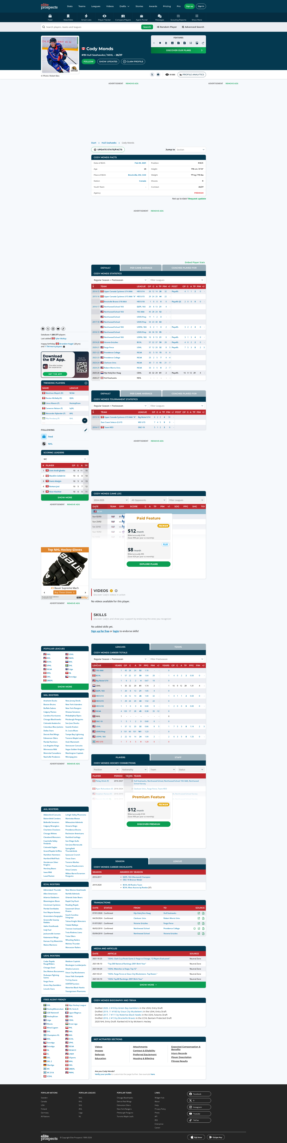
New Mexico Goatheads (75, 890)
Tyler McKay (60, 338)
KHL (70, 661)
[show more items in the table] (84, 420)
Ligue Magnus (75, 1012)
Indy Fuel (47, 930)
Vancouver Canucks (74, 745)
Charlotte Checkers (51, 829)
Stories (139, 6)
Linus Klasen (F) (52, 403)
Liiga (71, 669)
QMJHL (50, 680)
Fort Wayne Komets (51, 912)
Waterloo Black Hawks (75, 987)
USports (72, 1057)
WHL (49, 673)
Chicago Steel (49, 967)
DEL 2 (49, 1061)
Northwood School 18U (114, 327)
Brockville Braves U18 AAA (115, 301)
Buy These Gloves (63, 592)
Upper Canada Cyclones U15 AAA (118, 296)
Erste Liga (73, 1024)
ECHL (49, 661)
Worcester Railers (73, 947)
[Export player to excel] (178, 43)
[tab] (105, 268)
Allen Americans (50, 893)
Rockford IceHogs (72, 837)
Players (120, 757)
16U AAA (140, 311)
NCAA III (72, 1050)
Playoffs (175, 291)
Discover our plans (178, 50)
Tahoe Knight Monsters (75, 921)
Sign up (189, 6)
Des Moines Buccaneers (53, 971)
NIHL (110, 55)
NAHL (71, 658)
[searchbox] (97, 27)
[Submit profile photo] (197, 43)
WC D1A (50, 1072)
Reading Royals (71, 905)
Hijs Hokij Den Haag (112, 373)
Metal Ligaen (52, 1027)
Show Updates (108, 61)
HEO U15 (141, 296)
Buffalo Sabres (49, 708)
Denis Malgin (55, 481)
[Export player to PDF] (185, 43)
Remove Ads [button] (232, 83)
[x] (152, 74)
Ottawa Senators (72, 712)
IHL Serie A (73, 1009)
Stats (69, 6)
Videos (110, 6)
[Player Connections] (166, 43)
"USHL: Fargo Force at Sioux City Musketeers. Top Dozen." (132, 974)
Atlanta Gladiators (51, 897)
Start (93, 142)
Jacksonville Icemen (51, 933)
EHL (48, 1031)
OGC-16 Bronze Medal (132, 879)
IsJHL (72, 408)
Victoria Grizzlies (111, 342)
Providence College (112, 352)
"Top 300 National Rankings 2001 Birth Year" (127, 963)
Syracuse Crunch (72, 854)
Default (105, 267)
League (177, 861)
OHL (49, 676)
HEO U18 (141, 301)
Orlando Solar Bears (74, 897)
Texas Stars (70, 858)
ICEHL (49, 1076)
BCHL (139, 342)
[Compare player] (191, 43)
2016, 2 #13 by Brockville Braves (119, 1018)
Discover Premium (148, 824)
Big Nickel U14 (144, 417)
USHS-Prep (141, 317)
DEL (48, 1057)
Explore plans (149, 564)
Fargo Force (48, 981)
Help (157, 1105)
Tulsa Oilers (70, 936)
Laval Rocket (48, 876)
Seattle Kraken (71, 727)
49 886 (172, 74)
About (157, 1101)
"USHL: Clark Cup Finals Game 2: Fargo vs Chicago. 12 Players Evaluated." (139, 958)
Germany (45, 1112)
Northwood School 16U (114, 306)
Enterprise (159, 1124)
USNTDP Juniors (72, 984)
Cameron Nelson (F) (54, 408)
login (116, 631)
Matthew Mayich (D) (54, 393)
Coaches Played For (184, 267)
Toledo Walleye (71, 925)
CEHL (71, 1020)
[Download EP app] (65, 365)
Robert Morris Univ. (112, 367)
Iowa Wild (47, 872)
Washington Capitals (74, 753)
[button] (197, 17)
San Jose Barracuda (73, 844)
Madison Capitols (72, 961)
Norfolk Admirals (72, 893)
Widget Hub (159, 1097)
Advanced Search (194, 27)
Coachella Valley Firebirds (50, 842)
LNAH (71, 1054)
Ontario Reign (71, 826)
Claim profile (135, 61)
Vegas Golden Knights (74, 749)
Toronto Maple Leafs (74, 738)
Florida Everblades (51, 908)
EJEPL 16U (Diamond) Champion (136, 877)
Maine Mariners (50, 945)
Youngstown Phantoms (75, 991)
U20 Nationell (53, 1012)
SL (48, 1054)
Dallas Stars (48, 730)
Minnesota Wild (50, 749)
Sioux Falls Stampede (74, 976)
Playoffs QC (176, 301)
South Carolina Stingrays (71, 916)
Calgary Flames (49, 712)
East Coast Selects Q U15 (111, 422)
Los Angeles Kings (51, 745)
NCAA (72, 393)
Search (147, 27)
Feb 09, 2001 (140, 163)
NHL (49, 654)
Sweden (44, 1097)
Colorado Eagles (50, 847)
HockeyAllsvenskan (55, 1009)
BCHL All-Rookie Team (132, 885)
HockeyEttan (75, 403)
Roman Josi (54, 486)
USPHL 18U (142, 327)
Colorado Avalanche (52, 723)
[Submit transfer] (203, 43)
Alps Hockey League (77, 1005)
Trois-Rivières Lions (73, 932)
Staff (178, 757)
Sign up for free (100, 631)
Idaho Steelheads (50, 926)
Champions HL (53, 1035)
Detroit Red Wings (51, 734)
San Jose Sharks (72, 723)
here (153, 1074)
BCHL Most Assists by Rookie (135, 887)
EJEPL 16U (141, 306)
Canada (142, 181)
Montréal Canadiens (52, 753)
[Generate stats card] (172, 43)
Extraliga (73, 676)
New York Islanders (73, 704)
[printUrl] (158, 74)
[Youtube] (58, 329)
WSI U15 (141, 422)
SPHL (49, 665)
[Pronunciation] (154, 43)
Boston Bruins (49, 704)
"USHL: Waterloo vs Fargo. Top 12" (122, 969)
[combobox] (97, 27)
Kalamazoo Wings (51, 937)
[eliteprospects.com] (49, 6)
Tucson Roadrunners (74, 866)
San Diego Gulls (72, 841)
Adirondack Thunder (52, 890)
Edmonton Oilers (50, 738)
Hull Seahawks (96, 55)
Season (119, 861)
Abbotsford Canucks (52, 814)
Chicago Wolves (50, 833)
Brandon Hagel (66, 343)
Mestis (50, 1024)
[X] (48, 329)
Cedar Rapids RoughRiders (49, 962)
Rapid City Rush (72, 901)
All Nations (45, 1116)
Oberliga (50, 1065)
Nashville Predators (51, 757)
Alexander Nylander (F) (55, 413)
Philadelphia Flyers (73, 715)
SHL (70, 665)
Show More (65, 497)
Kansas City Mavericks (53, 941)
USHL (71, 654)
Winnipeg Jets (71, 757)
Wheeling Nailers (72, 940)
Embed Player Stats (195, 262)
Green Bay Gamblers (52, 985)
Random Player (168, 27)
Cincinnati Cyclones (51, 905)
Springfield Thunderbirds (71, 849)
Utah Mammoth (72, 742)
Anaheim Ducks (50, 700)
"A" (134, 296)
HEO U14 (141, 291)
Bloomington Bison (51, 901)
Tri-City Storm (71, 980)
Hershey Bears (49, 868)
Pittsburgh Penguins (74, 719)
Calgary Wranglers (51, 826)
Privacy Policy (160, 1109)
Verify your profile (103, 1074)
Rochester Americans (74, 833)
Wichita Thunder (72, 943)
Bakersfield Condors (52, 818)
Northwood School (112, 317)
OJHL (72, 398)
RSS (156, 1120)
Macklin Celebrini (57, 475)
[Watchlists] (160, 43)
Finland (44, 1109)
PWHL (71, 1072)
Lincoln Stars (49, 989)
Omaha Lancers (72, 969)
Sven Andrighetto (57, 470)
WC (48, 1069)
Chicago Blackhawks (52, 719)
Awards (153, 6)
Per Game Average (141, 267)
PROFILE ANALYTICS (193, 74)
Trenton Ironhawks (73, 928)
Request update (197, 198)
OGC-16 (141, 427)
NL (70, 673)
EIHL (71, 1016)
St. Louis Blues (71, 730)
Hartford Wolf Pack (51, 858)
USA (42, 1105)
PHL (70, 1027)
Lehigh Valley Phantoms (75, 814)
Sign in (201, 6)
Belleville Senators (51, 822)
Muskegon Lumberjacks (75, 965)
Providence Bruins (73, 829)
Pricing (167, 6)
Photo (157, 1112)
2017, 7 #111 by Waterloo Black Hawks (122, 1014)
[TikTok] (63, 329)
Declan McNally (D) (54, 398)
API (156, 1116)
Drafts (123, 6)
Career (157, 1127)
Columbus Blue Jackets (53, 727)
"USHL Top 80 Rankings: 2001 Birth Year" (125, 979)
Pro (179, 6)
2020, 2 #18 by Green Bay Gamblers (121, 1008)
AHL (71, 413)
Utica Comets (71, 869)
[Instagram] (53, 329)
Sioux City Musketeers (75, 972)
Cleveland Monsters (52, 837)
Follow (88, 61)
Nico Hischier (55, 491)
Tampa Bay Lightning (74, 734)
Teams (81, 6)
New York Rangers (73, 708)
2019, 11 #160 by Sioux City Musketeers (123, 1011)
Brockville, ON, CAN (137, 175)
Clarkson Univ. (110, 362)
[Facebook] (43, 329)
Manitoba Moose (72, 818)
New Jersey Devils (73, 700)
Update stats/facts (109, 149)
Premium (198, 193)
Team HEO (108, 427)
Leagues (95, 6)
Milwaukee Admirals (74, 822)
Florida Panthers (50, 742)
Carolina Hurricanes (52, 715)
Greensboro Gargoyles (53, 916)
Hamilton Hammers (51, 854)
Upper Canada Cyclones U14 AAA (118, 291)
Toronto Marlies (72, 862)
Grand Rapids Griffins (52, 851)
